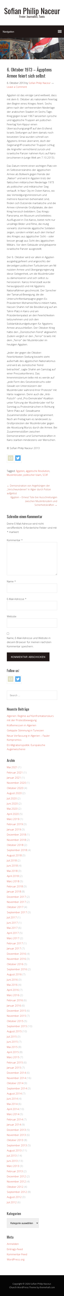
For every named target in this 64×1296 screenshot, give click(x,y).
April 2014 (13, 1109)
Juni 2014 (12, 1098)
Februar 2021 (15, 772)
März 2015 (13, 1057)
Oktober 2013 (15, 1140)
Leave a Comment (17, 86)
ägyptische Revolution (37, 471)
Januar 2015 (14, 1067)
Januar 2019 (14, 829)
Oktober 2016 (15, 964)
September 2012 (17, 1192)
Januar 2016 (14, 1005)
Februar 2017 (15, 943)
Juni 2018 (12, 865)
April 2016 (13, 990)
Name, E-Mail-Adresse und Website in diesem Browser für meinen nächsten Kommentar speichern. (29, 642)
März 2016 (13, 995)
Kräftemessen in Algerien (21, 725)
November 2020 (16, 782)
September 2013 (17, 1145)
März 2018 (13, 881)
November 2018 (16, 839)
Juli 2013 (12, 1155)
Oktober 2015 (15, 1021)
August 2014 (14, 1093)
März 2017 (13, 938)
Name (11, 581)
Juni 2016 (12, 979)
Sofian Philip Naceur (32, 10)
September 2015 (17, 1026)
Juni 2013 (12, 1161)
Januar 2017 (14, 948)
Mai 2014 (12, 1104)
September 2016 (17, 969)
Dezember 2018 (16, 834)
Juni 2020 (12, 803)
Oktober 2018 (15, 845)
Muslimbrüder (14, 474)
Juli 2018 (12, 860)
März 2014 (13, 1114)
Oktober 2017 (15, 907)
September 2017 (17, 912)
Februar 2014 (15, 1119)
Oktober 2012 (15, 1186)
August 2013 (14, 1150)
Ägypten (20, 471)
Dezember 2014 (16, 1072)
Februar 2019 (15, 824)
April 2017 (13, 933)
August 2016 (14, 974)
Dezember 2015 (16, 1010)
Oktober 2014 (15, 1083)
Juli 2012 (12, 1202)
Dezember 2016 (16, 953)
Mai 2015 (12, 1047)
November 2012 (16, 1181)
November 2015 (16, 1015)
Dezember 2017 (16, 896)
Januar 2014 (14, 1124)
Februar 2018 (15, 886)
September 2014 (17, 1088)
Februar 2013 (15, 1171)
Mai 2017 (12, 927)
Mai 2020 (12, 808)
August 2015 (14, 1031)
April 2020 (13, 814)
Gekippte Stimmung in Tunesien (25, 730)
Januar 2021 (14, 777)
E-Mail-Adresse (16, 599)
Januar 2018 (14, 891)
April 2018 (13, 876)
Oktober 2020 (15, 788)
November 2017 (16, 902)
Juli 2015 (12, 1036)
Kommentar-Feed (17, 1254)
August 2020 (14, 793)
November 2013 (16, 1135)
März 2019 (13, 819)
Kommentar (15, 540)
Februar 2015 (15, 1062)
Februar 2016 (15, 1000)
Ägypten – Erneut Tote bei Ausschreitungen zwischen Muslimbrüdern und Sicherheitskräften (33, 501)
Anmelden (13, 1244)
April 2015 (13, 1052)
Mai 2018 (12, 871)
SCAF (45, 474)
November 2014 (16, 1078)
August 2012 (14, 1197)
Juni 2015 (12, 1041)
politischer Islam (32, 474)
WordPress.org (15, 1259)
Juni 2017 (12, 922)
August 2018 (14, 855)
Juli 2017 (12, 917)
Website (11, 616)
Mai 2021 (12, 767)
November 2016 (16, 958)
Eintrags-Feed (15, 1249)
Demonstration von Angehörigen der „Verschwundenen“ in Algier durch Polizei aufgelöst (29, 489)
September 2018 (17, 850)
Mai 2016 (12, 984)
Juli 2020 (12, 798)
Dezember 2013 (16, 1129)
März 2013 (13, 1166)
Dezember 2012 (16, 1176)
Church (13, 1287)
